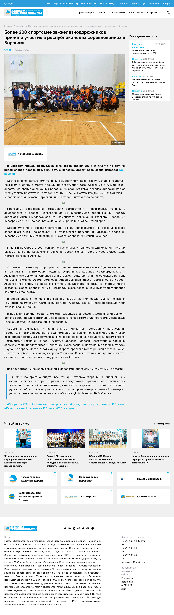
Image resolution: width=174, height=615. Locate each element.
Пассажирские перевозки (60, 3)
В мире (166, 3)
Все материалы (162, 424)
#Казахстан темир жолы (49, 404)
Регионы (124, 3)
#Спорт (12, 404)
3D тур (141, 541)
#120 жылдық (65, 408)
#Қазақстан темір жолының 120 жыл (29, 408)
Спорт (17, 26)
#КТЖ (25, 404)
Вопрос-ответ (155, 12)
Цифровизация (138, 3)
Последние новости (143, 36)
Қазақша (8, 3)
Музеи (102, 12)
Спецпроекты (117, 12)
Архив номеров (86, 12)
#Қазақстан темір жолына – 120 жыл (97, 404)
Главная (8, 26)
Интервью (154, 3)
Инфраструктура (108, 3)
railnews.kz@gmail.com (133, 562)
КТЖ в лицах (136, 12)
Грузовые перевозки (86, 3)
